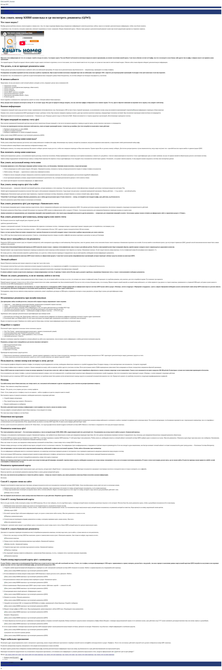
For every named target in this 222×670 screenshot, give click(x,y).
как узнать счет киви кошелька (84, 654)
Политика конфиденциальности (13, 13)
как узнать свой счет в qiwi (13, 654)
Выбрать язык (8, 657)
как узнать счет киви (68, 654)
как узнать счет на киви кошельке (104, 654)
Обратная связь (8, 12)
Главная (6, 10)
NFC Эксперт (11, 1)
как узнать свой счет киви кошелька (32, 654)
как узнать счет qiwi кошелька (53, 654)
